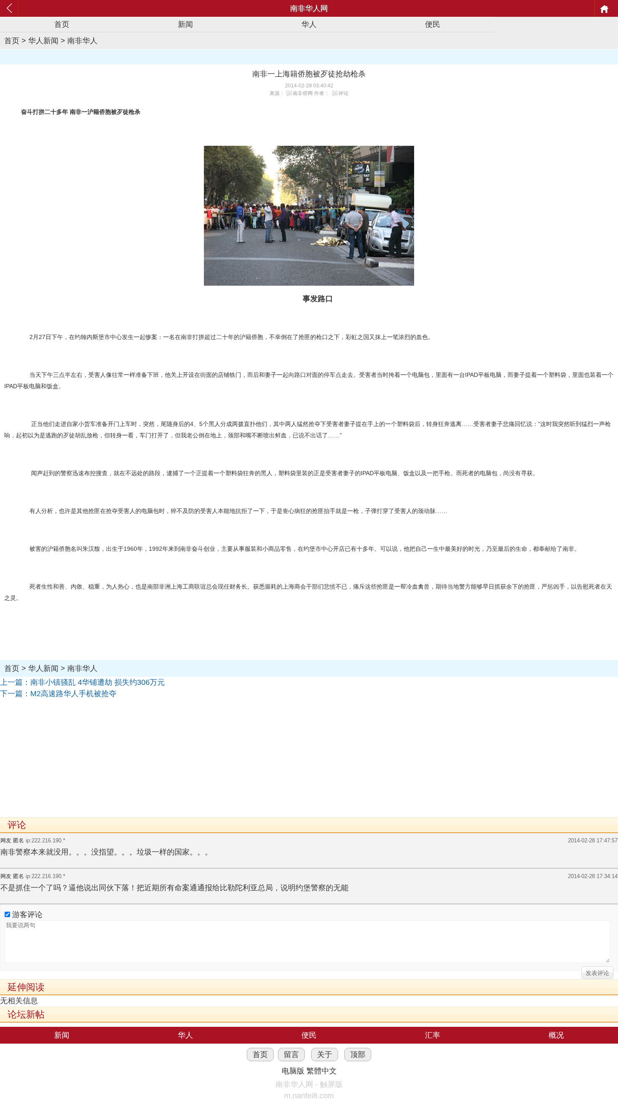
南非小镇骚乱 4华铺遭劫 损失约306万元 (97, 682)
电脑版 (293, 1071)
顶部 (357, 1054)
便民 (432, 24)
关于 (324, 1054)
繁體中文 (321, 1071)
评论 (343, 93)
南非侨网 (303, 93)
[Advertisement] (252, 758)
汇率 (432, 1035)
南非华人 (82, 41)
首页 (61, 24)
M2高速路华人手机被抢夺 (73, 693)
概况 (556, 1035)
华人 (309, 24)
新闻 (185, 24)
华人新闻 (43, 41)
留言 (291, 1054)
